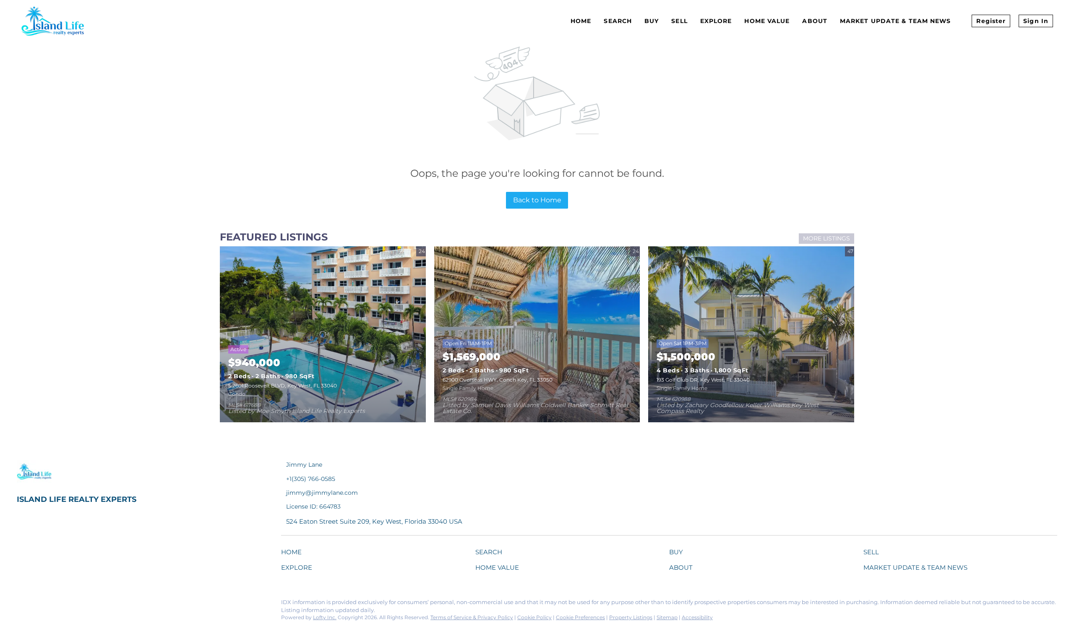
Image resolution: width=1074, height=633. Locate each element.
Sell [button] (679, 21)
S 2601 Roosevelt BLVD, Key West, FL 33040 (282, 385)
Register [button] (991, 21)
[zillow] (73, 604)
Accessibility (697, 617)
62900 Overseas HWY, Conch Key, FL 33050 (498, 380)
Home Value (767, 21)
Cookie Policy (534, 617)
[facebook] (23, 604)
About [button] (814, 21)
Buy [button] (651, 21)
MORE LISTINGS (826, 238)
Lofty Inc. (324, 617)
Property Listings (630, 617)
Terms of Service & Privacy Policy (471, 617)
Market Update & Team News (895, 21)
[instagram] (90, 604)
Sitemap (667, 617)
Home (581, 21)
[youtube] (107, 604)
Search (618, 21)
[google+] (123, 604)
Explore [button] (716, 21)
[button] (293, 554)
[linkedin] (40, 604)
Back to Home (537, 200)
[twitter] (56, 604)
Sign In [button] (1035, 21)
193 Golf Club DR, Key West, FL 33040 (703, 380)
